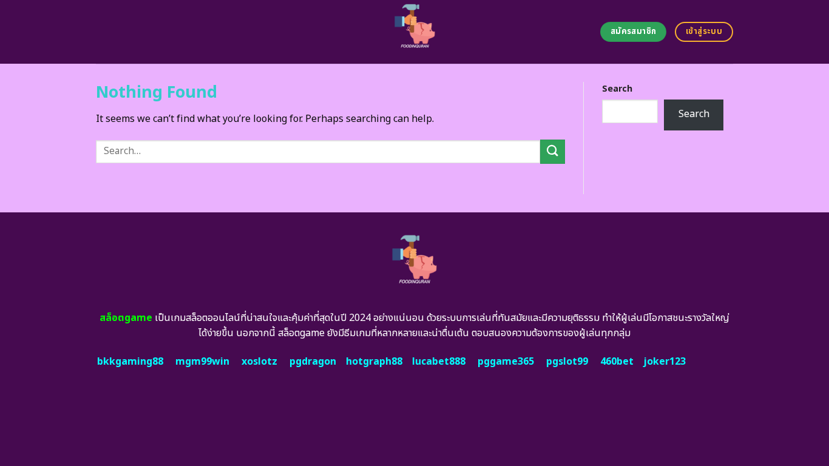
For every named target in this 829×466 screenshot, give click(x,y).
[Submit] (552, 151)
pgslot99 (567, 361)
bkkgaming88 (130, 361)
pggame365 (506, 361)
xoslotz (259, 361)
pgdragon (312, 361)
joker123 (664, 361)
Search (617, 89)
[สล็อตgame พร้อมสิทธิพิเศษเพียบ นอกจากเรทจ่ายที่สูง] (414, 32)
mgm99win (202, 361)
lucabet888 (438, 361)
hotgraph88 (374, 361)
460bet (617, 361)
